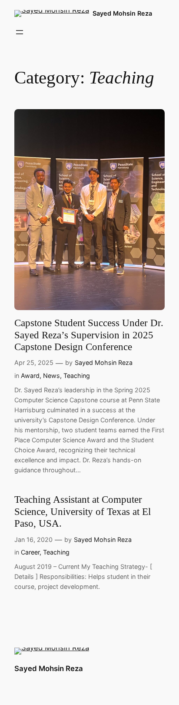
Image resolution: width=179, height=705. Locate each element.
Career (30, 552)
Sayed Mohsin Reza (122, 13)
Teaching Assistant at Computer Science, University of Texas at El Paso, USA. (82, 511)
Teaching (76, 375)
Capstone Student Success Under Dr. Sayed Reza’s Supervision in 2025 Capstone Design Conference (88, 334)
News (51, 375)
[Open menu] (19, 32)
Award (30, 375)
